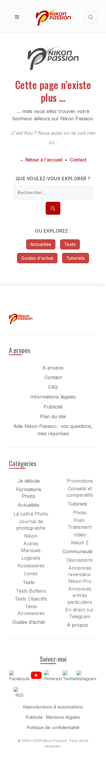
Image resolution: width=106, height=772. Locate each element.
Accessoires (30, 565)
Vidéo (80, 535)
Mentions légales (63, 717)
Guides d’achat (28, 622)
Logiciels (30, 558)
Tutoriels (75, 258)
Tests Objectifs (31, 599)
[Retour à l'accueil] (53, 69)
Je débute (28, 481)
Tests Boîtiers (31, 591)
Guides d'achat (37, 258)
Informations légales (53, 397)
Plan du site (53, 416)
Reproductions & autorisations (53, 706)
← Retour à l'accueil (41, 160)
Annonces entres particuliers (79, 595)
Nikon (30, 536)
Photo (80, 513)
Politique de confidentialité (53, 727)
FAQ (53, 387)
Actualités (40, 244)
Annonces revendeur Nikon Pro (79, 574)
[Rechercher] (53, 208)
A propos (53, 368)
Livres (30, 573)
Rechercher (90, 17)
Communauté (77, 551)
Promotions (80, 481)
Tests (70, 244)
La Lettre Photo (31, 514)
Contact (78, 160)
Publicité (53, 407)
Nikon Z (80, 543)
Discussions (80, 560)
